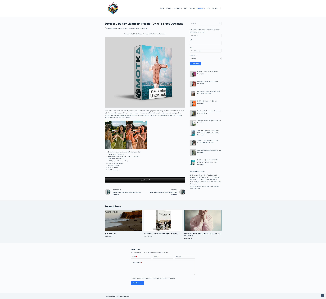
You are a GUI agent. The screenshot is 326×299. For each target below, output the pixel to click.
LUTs (208, 8)
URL (191, 40)
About (186, 8)
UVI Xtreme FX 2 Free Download (206, 175)
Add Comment (137, 262)
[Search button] (219, 23)
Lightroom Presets (134, 28)
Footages (214, 8)
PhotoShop (200, 8)
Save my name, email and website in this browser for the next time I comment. (154, 278)
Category (192, 55)
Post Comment (137, 283)
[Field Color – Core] (123, 220)
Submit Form (195, 63)
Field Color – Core (110, 233)
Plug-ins (168, 8)
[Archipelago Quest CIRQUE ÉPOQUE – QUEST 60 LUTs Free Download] (202, 220)
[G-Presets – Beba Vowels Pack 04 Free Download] (163, 220)
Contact (192, 8)
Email (191, 47)
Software (177, 8)
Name (134, 257)
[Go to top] (322, 295)
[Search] (220, 8)
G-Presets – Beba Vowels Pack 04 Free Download (160, 233)
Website (178, 257)
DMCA (162, 8)
